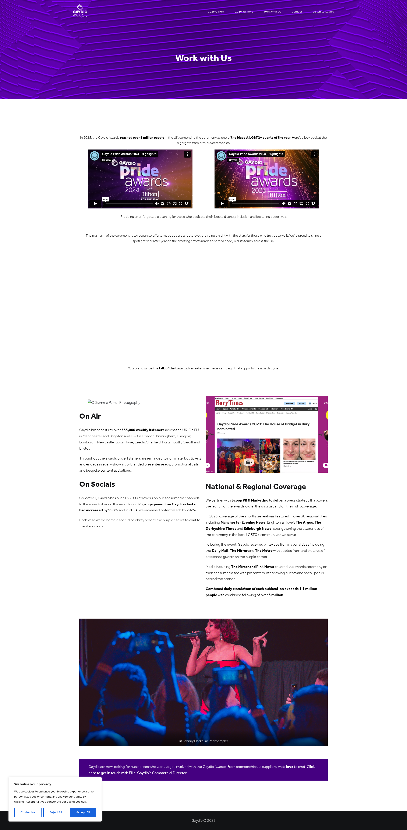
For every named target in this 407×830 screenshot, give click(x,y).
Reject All (56, 812)
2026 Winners (244, 11)
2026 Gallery (216, 11)
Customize (28, 812)
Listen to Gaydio (323, 11)
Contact (297, 11)
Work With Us (272, 11)
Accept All (83, 812)
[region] (55, 799)
